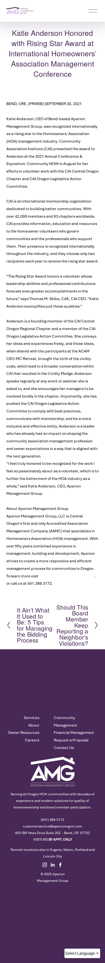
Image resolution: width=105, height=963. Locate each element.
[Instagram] (44, 864)
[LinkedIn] (52, 864)
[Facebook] (60, 864)
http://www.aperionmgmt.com (66, 576)
